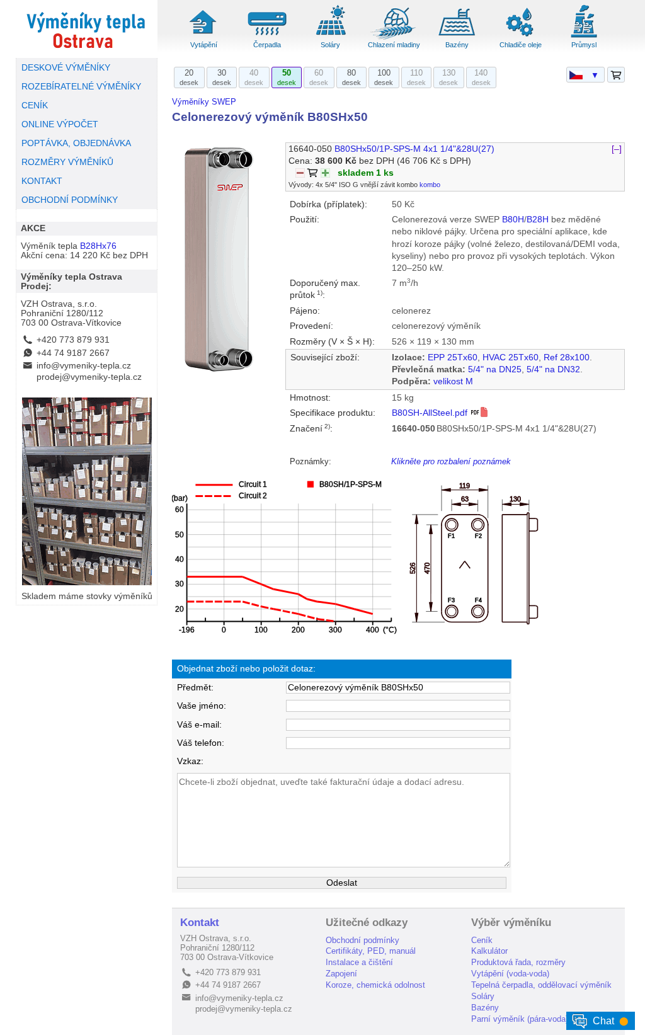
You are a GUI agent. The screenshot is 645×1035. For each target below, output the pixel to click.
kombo (430, 184)
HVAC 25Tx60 (510, 357)
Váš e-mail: (199, 724)
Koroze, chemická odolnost (375, 985)
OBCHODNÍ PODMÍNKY (69, 200)
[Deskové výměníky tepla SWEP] (86, 29)
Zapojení (341, 973)
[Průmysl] (584, 38)
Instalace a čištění (359, 962)
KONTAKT (41, 181)
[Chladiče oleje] (521, 38)
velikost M (453, 381)
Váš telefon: (200, 743)
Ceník (482, 940)
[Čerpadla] (267, 38)
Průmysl (583, 45)
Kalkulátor (489, 951)
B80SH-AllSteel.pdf (431, 413)
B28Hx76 (98, 246)
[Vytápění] (203, 38)
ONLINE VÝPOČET (59, 124)
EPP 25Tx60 (452, 357)
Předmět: (195, 687)
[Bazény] (457, 38)
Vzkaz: (190, 761)
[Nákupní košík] (616, 75)
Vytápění (203, 45)
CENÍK (34, 105)
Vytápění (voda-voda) (510, 973)
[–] (616, 149)
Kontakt (199, 923)
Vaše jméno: (201, 706)
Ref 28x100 (567, 357)
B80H (513, 219)
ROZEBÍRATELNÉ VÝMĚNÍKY (81, 86)
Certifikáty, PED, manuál (371, 951)
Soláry (330, 45)
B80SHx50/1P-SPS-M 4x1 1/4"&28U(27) (414, 149)
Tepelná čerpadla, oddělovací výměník (541, 985)
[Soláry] (331, 38)
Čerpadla (267, 45)
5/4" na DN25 (495, 369)
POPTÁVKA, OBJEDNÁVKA (76, 143)
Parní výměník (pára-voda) (519, 1019)
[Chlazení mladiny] (394, 38)
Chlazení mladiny (394, 45)
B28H (538, 219)
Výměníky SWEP (204, 101)
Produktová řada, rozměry (518, 962)
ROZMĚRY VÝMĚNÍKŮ (67, 162)
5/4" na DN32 (553, 369)
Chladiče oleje (520, 45)
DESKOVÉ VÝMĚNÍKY (65, 67)
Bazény (457, 45)
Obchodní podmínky (362, 940)
